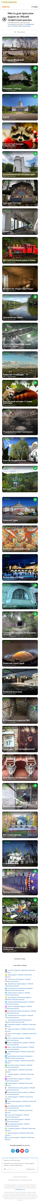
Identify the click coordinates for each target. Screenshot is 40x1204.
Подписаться (31, 1169)
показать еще (19, 959)
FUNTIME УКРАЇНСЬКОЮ (9, 2)
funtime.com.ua (26, 1180)
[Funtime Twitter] (27, 1150)
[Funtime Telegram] (13, 1150)
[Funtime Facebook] (18, 1150)
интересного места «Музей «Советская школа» (21, 25)
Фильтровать (21, 32)
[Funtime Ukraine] (6, 7)
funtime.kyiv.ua (14, 1180)
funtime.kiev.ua (20, 1189)
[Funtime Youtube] (22, 1150)
